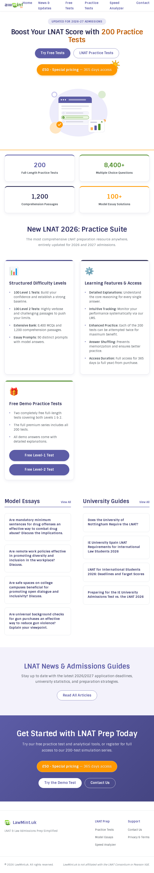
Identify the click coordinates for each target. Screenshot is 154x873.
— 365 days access (77, 70)
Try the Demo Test (60, 783)
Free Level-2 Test (39, 469)
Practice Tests (104, 829)
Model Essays (104, 837)
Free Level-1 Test (39, 455)
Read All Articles (77, 695)
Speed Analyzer (105, 844)
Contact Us (100, 783)
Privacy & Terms (138, 837)
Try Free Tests (52, 53)
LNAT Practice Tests (96, 53)
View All (66, 502)
